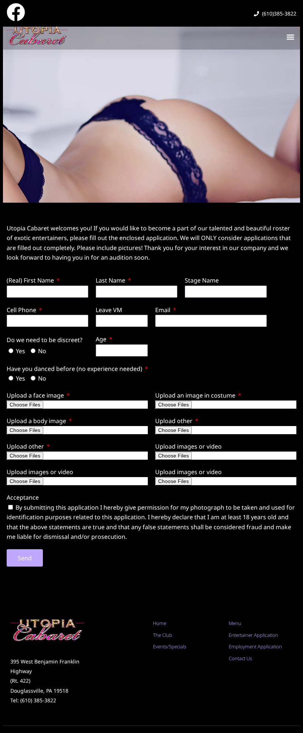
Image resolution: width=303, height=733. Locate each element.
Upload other (174, 421)
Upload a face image (36, 395)
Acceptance (23, 497)
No (42, 351)
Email (163, 310)
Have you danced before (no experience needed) (75, 369)
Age (102, 339)
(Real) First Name (31, 280)
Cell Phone (22, 310)
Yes (20, 351)
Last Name (111, 280)
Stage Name (202, 280)
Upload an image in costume (196, 395)
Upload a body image (37, 421)
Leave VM (109, 310)
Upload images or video (188, 446)
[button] (290, 37)
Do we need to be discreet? (44, 340)
